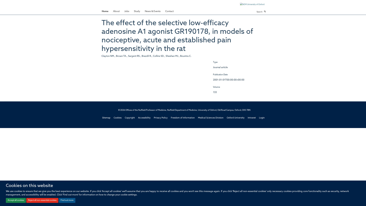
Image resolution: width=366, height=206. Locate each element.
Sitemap (106, 118)
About (116, 11)
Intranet (252, 118)
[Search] (264, 11)
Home (105, 11)
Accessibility (144, 118)
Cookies (118, 118)
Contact (169, 11)
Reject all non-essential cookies (42, 200)
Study (137, 11)
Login (262, 118)
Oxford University (235, 118)
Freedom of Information (183, 118)
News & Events (153, 11)
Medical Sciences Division (210, 118)
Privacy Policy (161, 118)
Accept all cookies (16, 200)
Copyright (130, 118)
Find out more (67, 200)
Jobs (126, 11)
